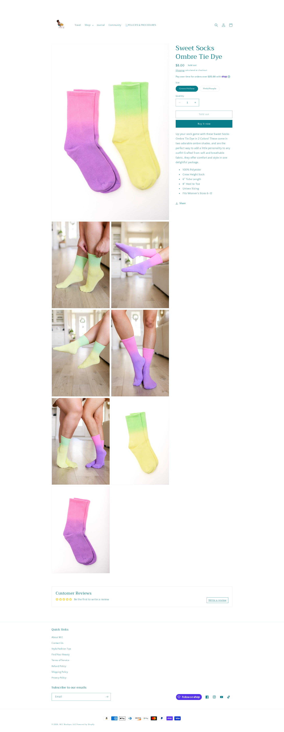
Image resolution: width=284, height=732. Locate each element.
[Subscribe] (107, 697)
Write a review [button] (217, 600)
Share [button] (182, 203)
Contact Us (57, 643)
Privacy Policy (59, 677)
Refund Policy (59, 666)
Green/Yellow (188, 89)
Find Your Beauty (61, 654)
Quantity (180, 96)
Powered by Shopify (86, 724)
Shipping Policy (60, 672)
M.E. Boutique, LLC (67, 724)
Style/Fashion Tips (61, 649)
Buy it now (204, 123)
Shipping (180, 70)
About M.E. (57, 637)
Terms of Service (60, 660)
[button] (89, 25)
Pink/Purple (211, 89)
